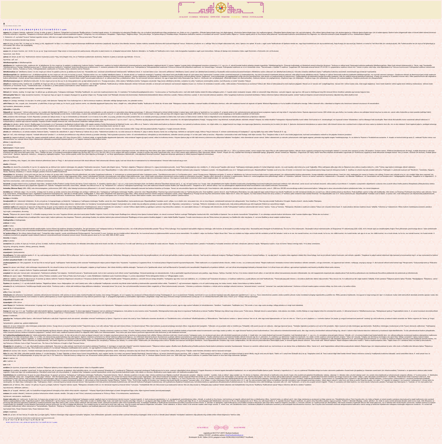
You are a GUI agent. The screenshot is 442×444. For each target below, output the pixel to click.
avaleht (64, 29)
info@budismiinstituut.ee (234, 435)
